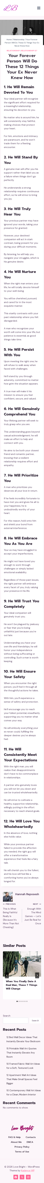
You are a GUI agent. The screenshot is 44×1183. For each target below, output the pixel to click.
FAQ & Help (14, 1137)
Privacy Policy (22, 1147)
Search (6, 1015)
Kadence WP (28, 1170)
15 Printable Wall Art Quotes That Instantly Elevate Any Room (21, 1052)
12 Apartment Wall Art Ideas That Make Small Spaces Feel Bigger (21, 1079)
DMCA (30, 1142)
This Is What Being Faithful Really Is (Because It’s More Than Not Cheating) (11, 916)
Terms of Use (22, 1151)
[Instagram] (28, 1177)
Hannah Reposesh (27, 894)
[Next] (37, 975)
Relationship (13, 51)
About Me (16, 1142)
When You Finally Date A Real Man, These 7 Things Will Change (21, 985)
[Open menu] (39, 7)
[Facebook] (15, 1177)
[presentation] (22, 964)
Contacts (31, 1137)
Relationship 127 (29, 51)
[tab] (17, 1001)
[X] (22, 1177)
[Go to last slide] (7, 975)
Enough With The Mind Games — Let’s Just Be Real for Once (32, 914)
